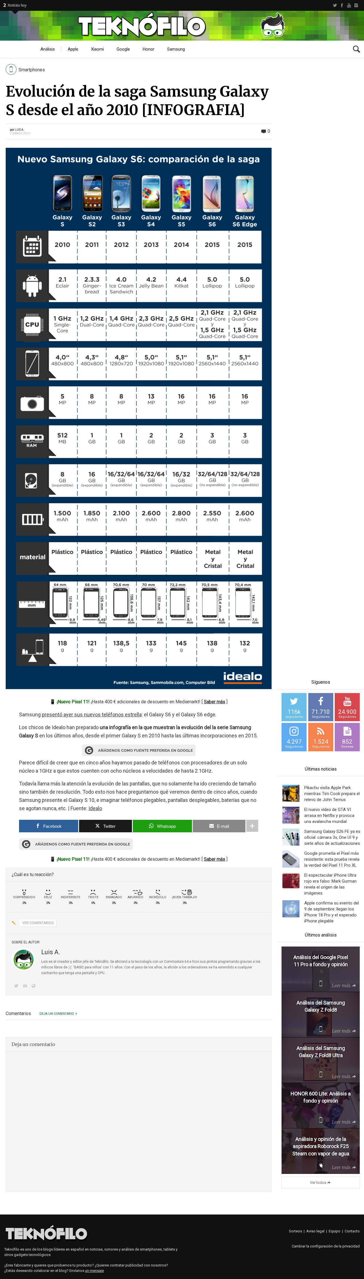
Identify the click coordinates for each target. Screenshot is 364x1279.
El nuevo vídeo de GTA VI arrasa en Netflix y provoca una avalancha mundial (329, 815)
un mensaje (94, 1270)
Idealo (95, 808)
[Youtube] (349, 5)
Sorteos (295, 1231)
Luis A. (19, 129)
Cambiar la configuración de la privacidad (326, 1246)
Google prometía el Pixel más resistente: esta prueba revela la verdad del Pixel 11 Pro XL (331, 859)
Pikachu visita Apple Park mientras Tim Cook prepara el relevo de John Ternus (332, 793)
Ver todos (318, 1182)
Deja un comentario (57, 1014)
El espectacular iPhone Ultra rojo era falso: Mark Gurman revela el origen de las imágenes (330, 884)
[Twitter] (334, 5)
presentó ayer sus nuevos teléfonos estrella (92, 715)
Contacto (352, 1231)
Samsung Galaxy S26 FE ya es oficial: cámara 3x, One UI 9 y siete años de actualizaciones (332, 837)
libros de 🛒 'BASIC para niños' (78, 967)
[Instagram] (356, 5)
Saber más (214, 701)
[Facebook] (342, 5)
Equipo (334, 1231)
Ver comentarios (37, 923)
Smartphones (31, 69)
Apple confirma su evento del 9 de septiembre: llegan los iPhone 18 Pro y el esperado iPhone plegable (331, 912)
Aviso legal (315, 1231)
